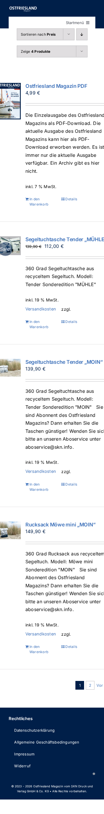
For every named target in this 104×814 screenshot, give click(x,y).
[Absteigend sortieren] (82, 34)
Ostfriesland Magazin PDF (56, 86)
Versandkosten (40, 308)
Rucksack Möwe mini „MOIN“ (60, 525)
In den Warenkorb (38, 201)
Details (71, 199)
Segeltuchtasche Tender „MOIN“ (64, 362)
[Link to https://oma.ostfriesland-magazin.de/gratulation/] (93, 773)
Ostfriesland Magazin (48, 786)
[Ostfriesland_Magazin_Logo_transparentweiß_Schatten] (23, 8)
